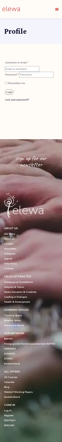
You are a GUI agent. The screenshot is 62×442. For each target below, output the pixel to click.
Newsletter (10, 248)
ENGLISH (9, 425)
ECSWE (8, 358)
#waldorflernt (12, 363)
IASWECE (9, 353)
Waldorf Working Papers (18, 392)
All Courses (10, 377)
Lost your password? (17, 100)
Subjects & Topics (14, 287)
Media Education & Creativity (20, 292)
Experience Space (14, 325)
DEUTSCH (9, 420)
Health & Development (17, 301)
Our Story (9, 233)
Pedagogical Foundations (18, 282)
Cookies (8, 268)
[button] (57, 9)
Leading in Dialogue (15, 297)
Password (12, 74)
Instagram (9, 253)
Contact (8, 243)
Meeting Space (12, 320)
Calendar (9, 382)
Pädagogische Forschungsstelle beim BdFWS (29, 343)
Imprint (8, 258)
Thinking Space (13, 315)
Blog (6, 387)
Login (9, 92)
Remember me (16, 83)
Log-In (8, 410)
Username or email (16, 62)
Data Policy (10, 263)
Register (9, 415)
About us (9, 238)
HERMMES (10, 348)
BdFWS (8, 338)
